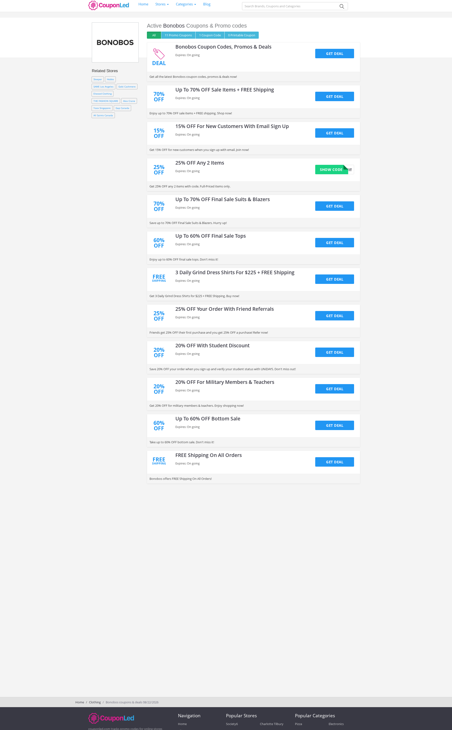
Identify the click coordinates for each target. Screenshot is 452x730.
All (154, 35)
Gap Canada (122, 108)
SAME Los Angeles (103, 86)
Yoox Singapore (102, 108)
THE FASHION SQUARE (105, 101)
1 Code (210, 35)
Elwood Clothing (102, 93)
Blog (206, 4)
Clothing (95, 702)
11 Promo (178, 35)
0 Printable (241, 35)
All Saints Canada (103, 115)
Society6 (232, 724)
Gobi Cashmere (127, 86)
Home (143, 4)
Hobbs (110, 79)
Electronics (336, 724)
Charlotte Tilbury (271, 724)
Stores (160, 4)
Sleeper (97, 79)
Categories (185, 4)
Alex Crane (129, 101)
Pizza (298, 724)
